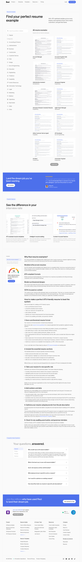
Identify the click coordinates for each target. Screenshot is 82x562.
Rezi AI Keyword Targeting (46, 416)
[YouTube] (66, 559)
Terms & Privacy (31, 558)
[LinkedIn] (72, 559)
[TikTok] (75, 559)
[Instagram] (63, 559)
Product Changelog (40, 558)
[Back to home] (7, 2)
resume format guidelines (39, 325)
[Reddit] (69, 559)
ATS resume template (52, 345)
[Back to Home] (8, 512)
